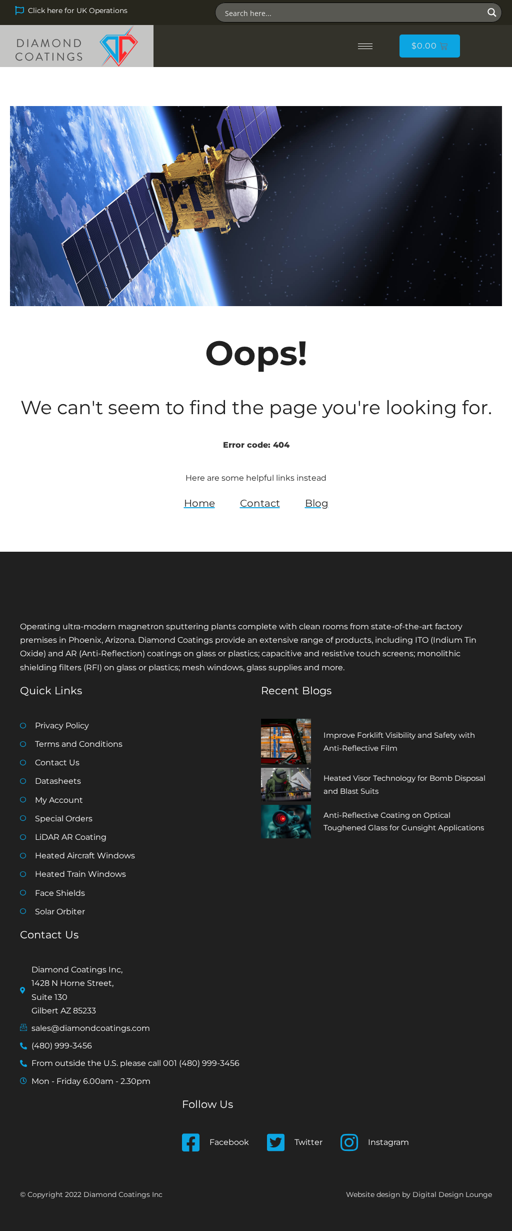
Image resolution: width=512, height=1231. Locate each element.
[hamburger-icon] (365, 46)
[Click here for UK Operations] (19, 10)
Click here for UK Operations (78, 10)
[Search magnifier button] (492, 12)
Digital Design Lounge (452, 1194)
